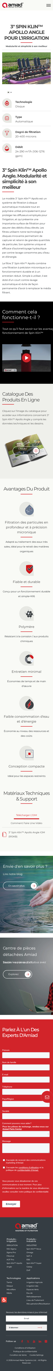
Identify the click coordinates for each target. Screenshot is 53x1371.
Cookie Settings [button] (36, 1355)
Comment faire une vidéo (26, 824)
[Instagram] (46, 1341)
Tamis (9, 1282)
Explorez (13, 974)
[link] (12, 5)
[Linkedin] (40, 1341)
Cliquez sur (22, 450)
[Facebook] (22, 1341)
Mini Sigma (11, 1249)
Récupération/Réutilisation (38, 1304)
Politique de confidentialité (25, 1351)
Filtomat (10, 1256)
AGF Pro (10, 1259)
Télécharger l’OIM (26, 816)
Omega (29, 1252)
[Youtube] (34, 1341)
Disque (10, 1286)
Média (9, 1293)
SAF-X (29, 1256)
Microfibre (11, 1289)
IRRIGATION (12, 1245)
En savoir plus (16, 885)
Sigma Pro (11, 1252)
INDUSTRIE (31, 1245)
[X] (28, 1341)
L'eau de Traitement (35, 1300)
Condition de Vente (18, 1355)
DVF (28, 1270)
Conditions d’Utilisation (25, 1348)
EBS (28, 1259)
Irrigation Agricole (34, 1282)
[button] (48, 5)
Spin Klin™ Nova (33, 1249)
